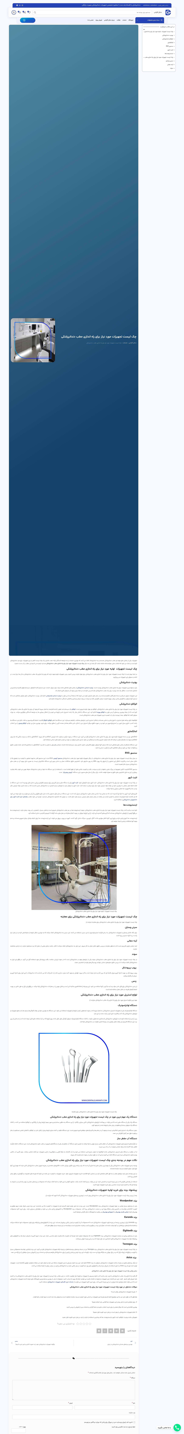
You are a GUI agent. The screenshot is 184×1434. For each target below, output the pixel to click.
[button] (63, 694)
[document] (92, 717)
